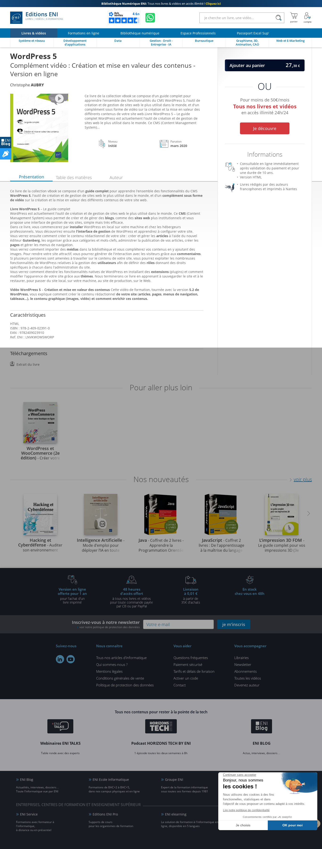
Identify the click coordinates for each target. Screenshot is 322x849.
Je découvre (264, 128)
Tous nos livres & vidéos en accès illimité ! (161, 3)
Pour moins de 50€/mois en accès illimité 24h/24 (265, 105)
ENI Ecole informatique (111, 779)
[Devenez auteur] (5, 154)
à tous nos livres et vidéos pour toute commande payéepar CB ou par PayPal (131, 597)
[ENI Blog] (261, 727)
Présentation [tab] (31, 177)
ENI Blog (26, 779)
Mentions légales (109, 671)
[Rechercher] (278, 18)
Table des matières (74, 177)
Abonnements (245, 671)
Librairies (241, 657)
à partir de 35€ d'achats (190, 595)
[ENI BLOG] (5, 142)
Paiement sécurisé (187, 664)
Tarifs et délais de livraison (194, 671)
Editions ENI (44, 16)
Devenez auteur (247, 685)
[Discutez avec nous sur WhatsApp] (150, 17)
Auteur (116, 177)
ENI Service (29, 814)
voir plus (303, 479)
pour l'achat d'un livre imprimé (72, 595)
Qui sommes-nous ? (112, 664)
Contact (179, 685)
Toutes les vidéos (247, 678)
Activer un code (185, 678)
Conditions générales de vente (120, 678)
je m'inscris (233, 624)
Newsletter (242, 664)
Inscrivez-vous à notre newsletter (106, 624)
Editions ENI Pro (105, 814)
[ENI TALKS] (60, 727)
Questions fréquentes (190, 657)
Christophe (27, 85)
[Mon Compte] (307, 17)
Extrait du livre (28, 364)
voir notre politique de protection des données (109, 627)
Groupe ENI (174, 779)
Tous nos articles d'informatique (121, 657)
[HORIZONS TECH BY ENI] (161, 727)
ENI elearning (175, 814)
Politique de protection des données (125, 685)
